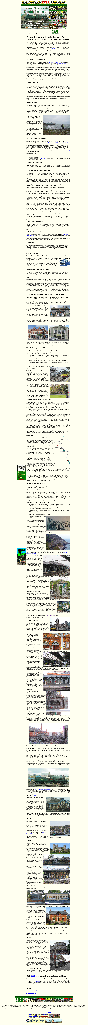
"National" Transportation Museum (36, 833)
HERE (33, 976)
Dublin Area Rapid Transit (57, 48)
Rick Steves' (53, 62)
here (35, 795)
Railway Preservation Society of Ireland (42, 789)
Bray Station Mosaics (51, 615)
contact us (49, 1012)
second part (37, 981)
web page (68, 150)
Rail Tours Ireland (43, 158)
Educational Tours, (50, 156)
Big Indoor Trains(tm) (31, 993)
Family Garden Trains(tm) (32, 990)
